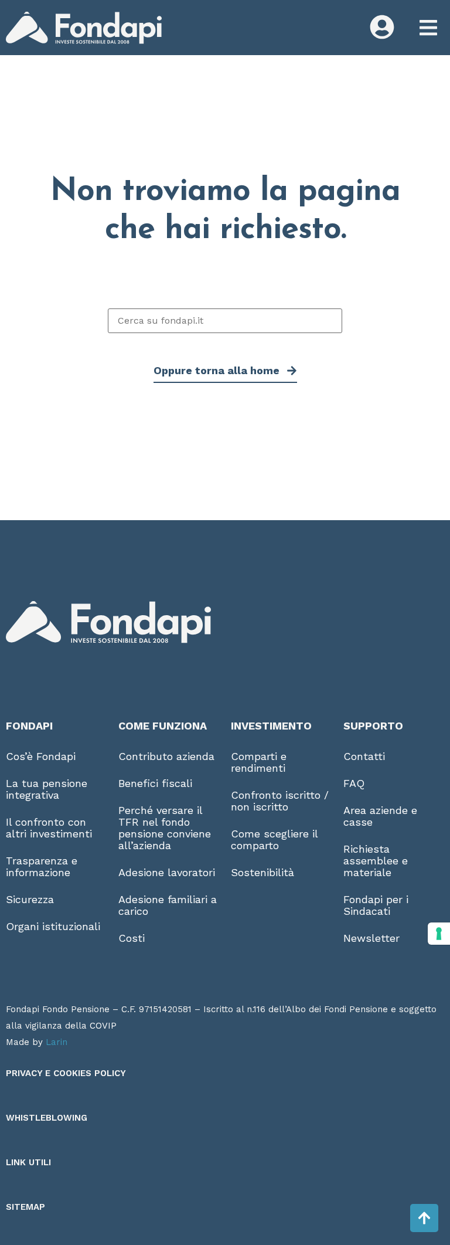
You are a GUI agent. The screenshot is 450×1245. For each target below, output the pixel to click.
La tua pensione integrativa (46, 789)
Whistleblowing (46, 1117)
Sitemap (25, 1207)
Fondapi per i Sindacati (375, 905)
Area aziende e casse (380, 816)
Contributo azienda (166, 756)
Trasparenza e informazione (41, 866)
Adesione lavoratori (166, 872)
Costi (131, 938)
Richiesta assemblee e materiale (375, 860)
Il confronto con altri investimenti (49, 828)
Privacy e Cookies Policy (66, 1073)
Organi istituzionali (53, 926)
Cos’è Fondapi (41, 756)
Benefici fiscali (155, 783)
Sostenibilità (262, 872)
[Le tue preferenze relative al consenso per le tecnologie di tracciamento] (439, 933)
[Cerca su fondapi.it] (225, 320)
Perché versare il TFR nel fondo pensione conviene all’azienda (164, 828)
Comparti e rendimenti (259, 762)
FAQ (353, 783)
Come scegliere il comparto (274, 839)
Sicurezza (30, 899)
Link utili (28, 1162)
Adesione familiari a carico (167, 905)
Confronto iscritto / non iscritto (280, 801)
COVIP (103, 1025)
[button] (428, 28)
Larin (56, 1042)
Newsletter (371, 938)
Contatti (364, 756)
